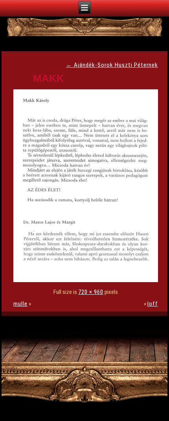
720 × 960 (90, 291)
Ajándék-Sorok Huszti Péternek (112, 64)
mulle (20, 303)
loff (152, 303)
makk (48, 78)
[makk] (87, 280)
